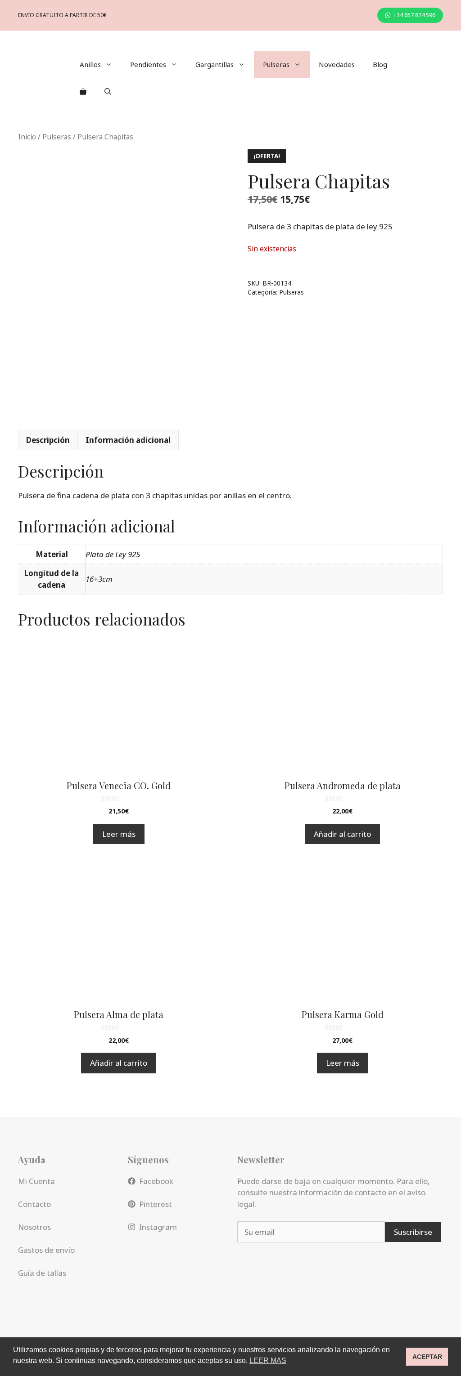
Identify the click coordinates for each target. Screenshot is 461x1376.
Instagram (158, 1227)
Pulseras (276, 64)
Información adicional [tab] (128, 440)
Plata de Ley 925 (113, 554)
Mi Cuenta (36, 1181)
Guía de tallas (42, 1273)
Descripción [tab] (48, 440)
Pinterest (155, 1204)
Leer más (119, 834)
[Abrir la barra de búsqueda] (107, 91)
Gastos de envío (46, 1250)
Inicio (27, 137)
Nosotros (34, 1227)
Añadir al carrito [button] (342, 834)
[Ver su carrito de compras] (83, 91)
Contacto (34, 1204)
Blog (380, 64)
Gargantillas (214, 64)
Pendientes (148, 64)
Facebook (156, 1181)
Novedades (337, 64)
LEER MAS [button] (267, 1360)
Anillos (90, 64)
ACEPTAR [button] (427, 1356)
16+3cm (99, 579)
